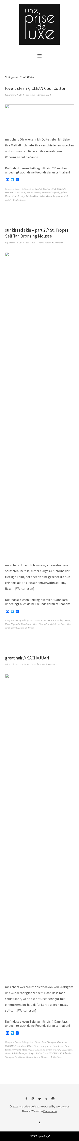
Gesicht (67, 620)
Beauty (18, 188)
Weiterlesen (24, 588)
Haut (7, 624)
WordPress (62, 1106)
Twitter (39, 1100)
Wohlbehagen (19, 199)
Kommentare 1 (44, 94)
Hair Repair (58, 1045)
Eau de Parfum (34, 192)
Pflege (31, 1053)
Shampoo (9, 1056)
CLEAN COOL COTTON (54, 188)
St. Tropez (29, 627)
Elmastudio (50, 1111)
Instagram (33, 1100)
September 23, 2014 (14, 94)
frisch (56, 192)
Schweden (67, 1053)
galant (64, 192)
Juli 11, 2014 (11, 664)
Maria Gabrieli (40, 624)
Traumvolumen (33, 1056)
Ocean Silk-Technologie (16, 1053)
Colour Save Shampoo (45, 1042)
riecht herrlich (64, 624)
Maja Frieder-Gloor (29, 196)
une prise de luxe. (29, 1106)
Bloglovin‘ (46, 1100)
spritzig (8, 199)
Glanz (36, 1045)
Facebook (26, 1100)
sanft (7, 627)
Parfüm (56, 196)
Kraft (67, 1045)
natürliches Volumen (50, 1049)
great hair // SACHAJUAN (27, 658)
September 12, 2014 (14, 242)
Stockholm (20, 1056)
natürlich (52, 624)
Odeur (49, 196)
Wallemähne (56, 1056)
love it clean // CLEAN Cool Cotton (35, 88)
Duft (23, 192)
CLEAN (38, 188)
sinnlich (64, 196)
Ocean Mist (67, 1049)
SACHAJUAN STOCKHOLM (49, 1053)
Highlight (15, 624)
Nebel (42, 196)
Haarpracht (46, 1045)
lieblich (15, 196)
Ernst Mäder (47, 192)
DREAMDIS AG (12, 192)
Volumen (45, 1056)
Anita (32, 94)
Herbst (8, 196)
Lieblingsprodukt (13, 1049)
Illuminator (26, 624)
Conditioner (62, 1042)
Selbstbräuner (17, 627)
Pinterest (53, 1100)
